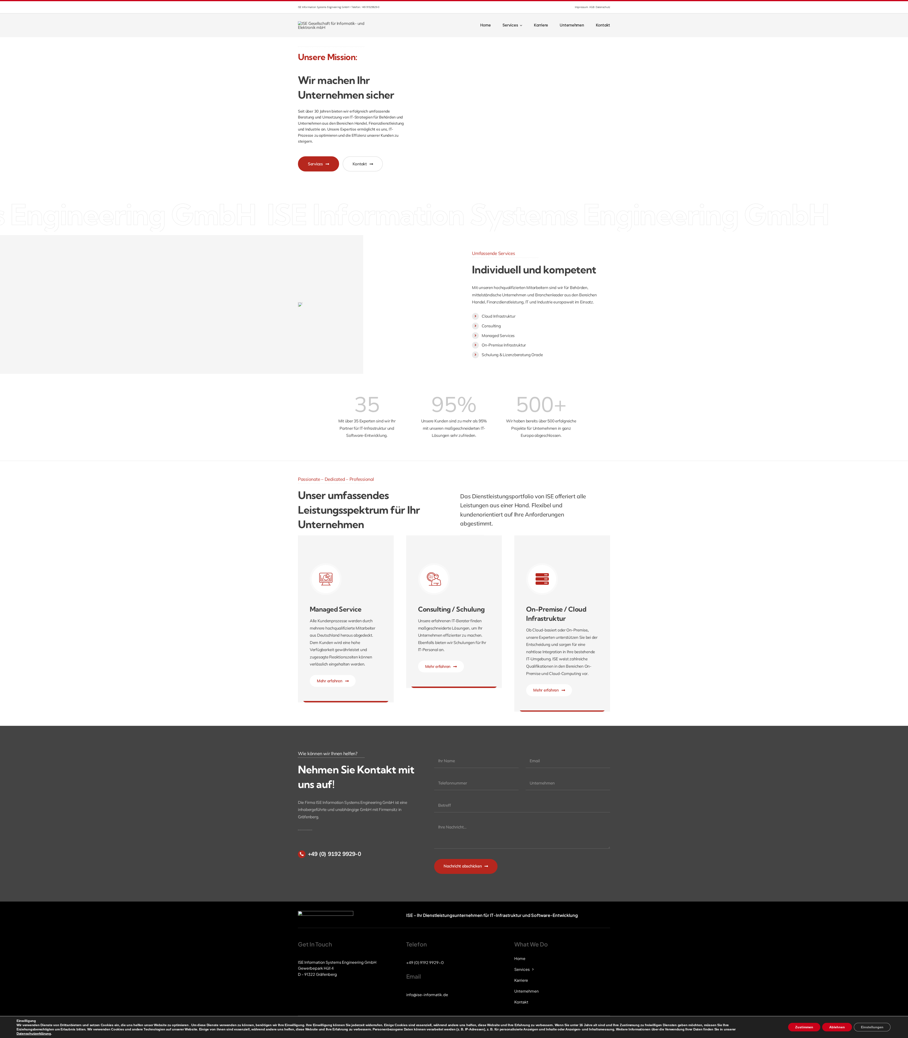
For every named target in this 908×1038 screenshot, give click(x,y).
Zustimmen (804, 1027)
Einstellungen (872, 1027)
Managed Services (498, 335)
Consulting (491, 325)
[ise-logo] (332, 23)
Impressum (581, 7)
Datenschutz (603, 7)
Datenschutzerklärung (34, 1033)
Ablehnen (837, 1027)
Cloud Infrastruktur (498, 316)
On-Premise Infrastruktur (504, 344)
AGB (591, 7)
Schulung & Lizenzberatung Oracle (512, 354)
